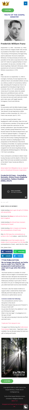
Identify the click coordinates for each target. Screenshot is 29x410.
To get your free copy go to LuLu (10, 323)
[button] (7, 251)
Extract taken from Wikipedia (9, 168)
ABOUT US (15, 401)
